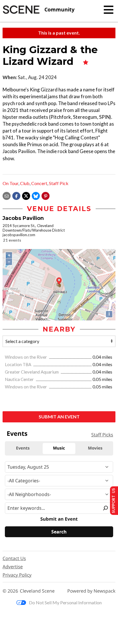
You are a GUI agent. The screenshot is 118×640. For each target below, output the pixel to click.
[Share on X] (26, 195)
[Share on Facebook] (16, 195)
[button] (46, 195)
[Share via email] (7, 195)
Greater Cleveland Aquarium (32, 371)
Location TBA (18, 364)
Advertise (13, 566)
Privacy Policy (17, 575)
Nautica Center (20, 379)
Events (17, 433)
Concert (39, 183)
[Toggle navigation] (108, 9)
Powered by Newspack (91, 591)
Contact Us (14, 558)
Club (25, 183)
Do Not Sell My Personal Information (65, 602)
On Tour (10, 183)
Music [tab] (59, 448)
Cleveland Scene (37, 591)
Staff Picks (102, 435)
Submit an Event (59, 416)
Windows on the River (26, 357)
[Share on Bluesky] (36, 195)
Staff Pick (58, 183)
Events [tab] (23, 448)
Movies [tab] (95, 448)
